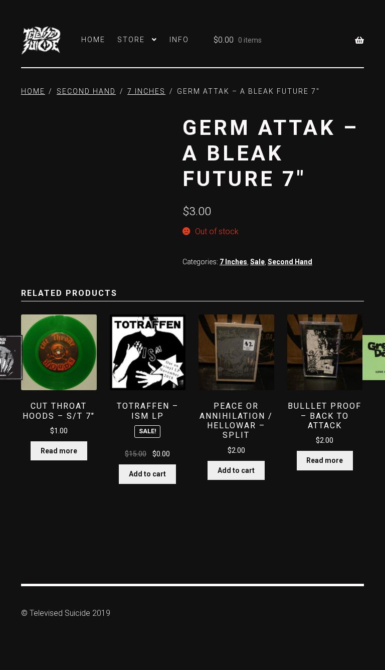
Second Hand (86, 91)
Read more (59, 451)
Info (179, 40)
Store (131, 40)
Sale (257, 262)
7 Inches (146, 91)
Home (93, 40)
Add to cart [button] (147, 474)
